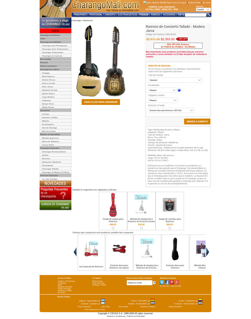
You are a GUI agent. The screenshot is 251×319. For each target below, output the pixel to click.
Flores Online (123, 307)
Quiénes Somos (97, 281)
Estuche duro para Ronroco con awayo (119, 266)
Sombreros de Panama (147, 307)
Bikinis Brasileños (175, 307)
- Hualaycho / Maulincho (51, 162)
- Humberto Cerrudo (49, 90)
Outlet (42, 39)
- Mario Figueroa (48, 76)
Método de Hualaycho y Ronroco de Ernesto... (147, 266)
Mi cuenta (206, 2)
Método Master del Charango (203, 266)
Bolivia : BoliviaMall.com (141, 301)
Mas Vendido (45, 59)
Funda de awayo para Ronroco (113, 220)
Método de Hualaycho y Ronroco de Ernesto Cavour (141, 220)
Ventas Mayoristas (98, 283)
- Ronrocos (45, 159)
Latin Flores (105, 307)
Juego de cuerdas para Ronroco (170, 220)
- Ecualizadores (47, 124)
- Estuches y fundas (49, 117)
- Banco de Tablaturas (50, 141)
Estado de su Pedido (65, 290)
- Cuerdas (45, 114)
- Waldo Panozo (47, 107)
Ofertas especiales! (48, 66)
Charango (76, 20)
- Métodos (45, 121)
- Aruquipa (45, 73)
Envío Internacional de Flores (95, 309)
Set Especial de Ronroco (91, 266)
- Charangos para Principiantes (54, 46)
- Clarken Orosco (48, 80)
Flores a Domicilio (84, 307)
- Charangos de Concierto (51, 56)
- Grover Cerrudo (48, 83)
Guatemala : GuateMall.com (91, 304)
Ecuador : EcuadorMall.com (188, 301)
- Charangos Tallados (50, 169)
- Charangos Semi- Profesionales (55, 49)
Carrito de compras (179, 2)
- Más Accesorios (48, 131)
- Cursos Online (47, 145)
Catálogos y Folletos (99, 285)
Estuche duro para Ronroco (175, 266)
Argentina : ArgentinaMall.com (90, 301)
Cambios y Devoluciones (66, 281)
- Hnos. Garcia (47, 87)
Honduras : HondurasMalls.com (139, 304)
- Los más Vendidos (49, 179)
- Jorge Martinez (47, 97)
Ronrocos (88, 20)
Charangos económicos (50, 35)
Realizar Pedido (194, 2)
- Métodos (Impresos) (50, 138)
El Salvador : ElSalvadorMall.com (186, 304)
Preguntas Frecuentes (65, 287)
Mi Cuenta (61, 292)
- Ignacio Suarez (48, 93)
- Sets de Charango (49, 128)
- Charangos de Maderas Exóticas (55, 172)
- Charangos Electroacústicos (53, 152)
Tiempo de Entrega (64, 289)
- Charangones (47, 165)
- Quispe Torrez (47, 104)
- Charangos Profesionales (52, 52)
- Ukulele (44, 155)
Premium (44, 62)
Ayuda (60, 285)
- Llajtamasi (46, 100)
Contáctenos (62, 283)
